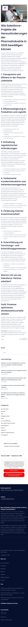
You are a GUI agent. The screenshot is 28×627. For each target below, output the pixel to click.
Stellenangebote (5, 577)
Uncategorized (4, 435)
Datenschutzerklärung (6, 620)
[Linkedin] (5, 613)
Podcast (3, 428)
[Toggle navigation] (26, 4)
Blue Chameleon (5, 409)
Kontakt (3, 580)
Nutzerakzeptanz (5, 425)
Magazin (3, 571)
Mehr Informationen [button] (14, 468)
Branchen (3, 411)
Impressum (3, 617)
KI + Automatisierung (5, 420)
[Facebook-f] (2, 613)
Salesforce (3, 430)
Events (2, 418)
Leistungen (3, 566)
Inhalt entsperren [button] (14, 470)
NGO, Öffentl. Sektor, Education (8, 423)
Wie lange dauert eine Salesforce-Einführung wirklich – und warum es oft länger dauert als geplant (13, 394)
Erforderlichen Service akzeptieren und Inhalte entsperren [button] (14, 474)
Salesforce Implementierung (7, 432)
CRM (2, 413)
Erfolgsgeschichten (5, 416)
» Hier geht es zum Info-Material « (12, 446)
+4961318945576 (7, 499)
